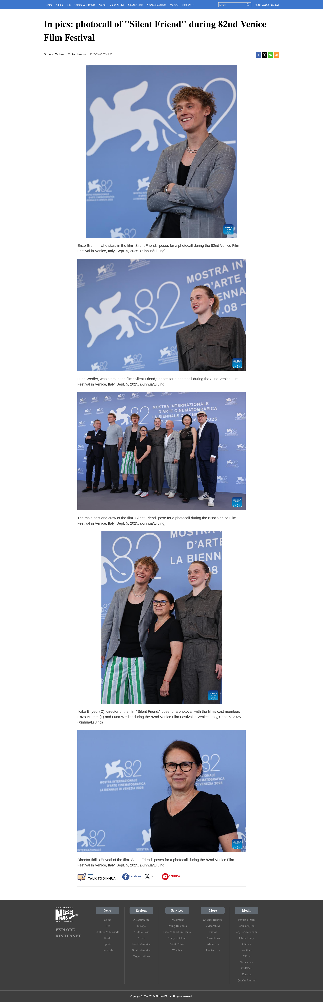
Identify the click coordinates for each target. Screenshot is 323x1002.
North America (141, 944)
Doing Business (177, 926)
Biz (68, 4)
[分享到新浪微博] (276, 55)
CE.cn (246, 956)
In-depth (107, 950)
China (59, 4)
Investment (177, 920)
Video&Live (212, 926)
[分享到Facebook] (258, 55)
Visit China (177, 944)
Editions (186, 4)
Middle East (141, 932)
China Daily (246, 938)
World (102, 4)
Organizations (141, 956)
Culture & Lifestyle (85, 4)
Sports (107, 944)
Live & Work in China (177, 932)
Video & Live (117, 4)
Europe (141, 926)
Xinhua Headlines (156, 4)
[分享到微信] (270, 55)
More (173, 4)
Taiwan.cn (246, 962)
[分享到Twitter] (264, 55)
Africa (141, 938)
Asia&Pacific (141, 920)
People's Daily (246, 920)
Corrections (213, 938)
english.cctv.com (246, 932)
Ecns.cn (247, 974)
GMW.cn (246, 968)
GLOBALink (135, 4)
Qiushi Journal (247, 980)
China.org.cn (247, 926)
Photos (213, 932)
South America (141, 950)
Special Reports (212, 920)
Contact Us (213, 950)
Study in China (177, 938)
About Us (213, 944)
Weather (177, 950)
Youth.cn (246, 950)
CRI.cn (246, 944)
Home (49, 4)
